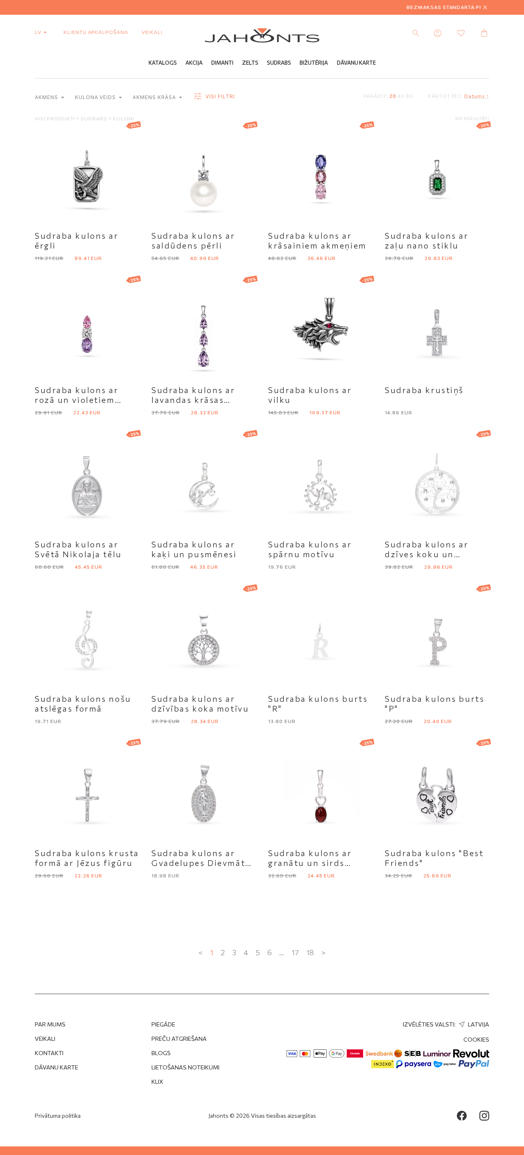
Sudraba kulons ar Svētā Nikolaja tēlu (78, 549)
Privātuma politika (58, 1115)
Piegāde (163, 1024)
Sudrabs (279, 62)
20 (392, 96)
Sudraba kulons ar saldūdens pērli (193, 240)
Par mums (50, 1024)
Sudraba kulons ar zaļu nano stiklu (427, 240)
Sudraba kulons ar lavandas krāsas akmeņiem (193, 399)
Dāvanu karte (56, 1067)
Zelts (250, 62)
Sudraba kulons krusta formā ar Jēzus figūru (87, 858)
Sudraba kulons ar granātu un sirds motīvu (310, 862)
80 (409, 96)
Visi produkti (55, 118)
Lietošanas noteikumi (185, 1067)
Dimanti (222, 62)
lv (39, 32)
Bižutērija (314, 62)
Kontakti (49, 1052)
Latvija (478, 1024)
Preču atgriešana (179, 1038)
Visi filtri (219, 96)
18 (310, 952)
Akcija (194, 62)
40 (401, 96)
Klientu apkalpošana (95, 32)
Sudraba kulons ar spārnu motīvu (310, 549)
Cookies (476, 1039)
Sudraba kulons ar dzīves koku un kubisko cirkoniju (427, 554)
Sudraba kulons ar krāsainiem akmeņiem (317, 240)
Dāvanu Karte (356, 62)
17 (295, 952)
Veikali (152, 32)
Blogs (161, 1052)
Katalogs (163, 62)
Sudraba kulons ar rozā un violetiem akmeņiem (77, 399)
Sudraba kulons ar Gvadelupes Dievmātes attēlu (203, 862)
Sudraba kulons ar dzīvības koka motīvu (200, 703)
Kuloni (123, 118)
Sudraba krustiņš (424, 390)
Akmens (47, 97)
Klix (157, 1081)
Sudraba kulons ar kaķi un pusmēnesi (194, 549)
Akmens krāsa (155, 97)
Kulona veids (96, 97)
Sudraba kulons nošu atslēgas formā (83, 703)
